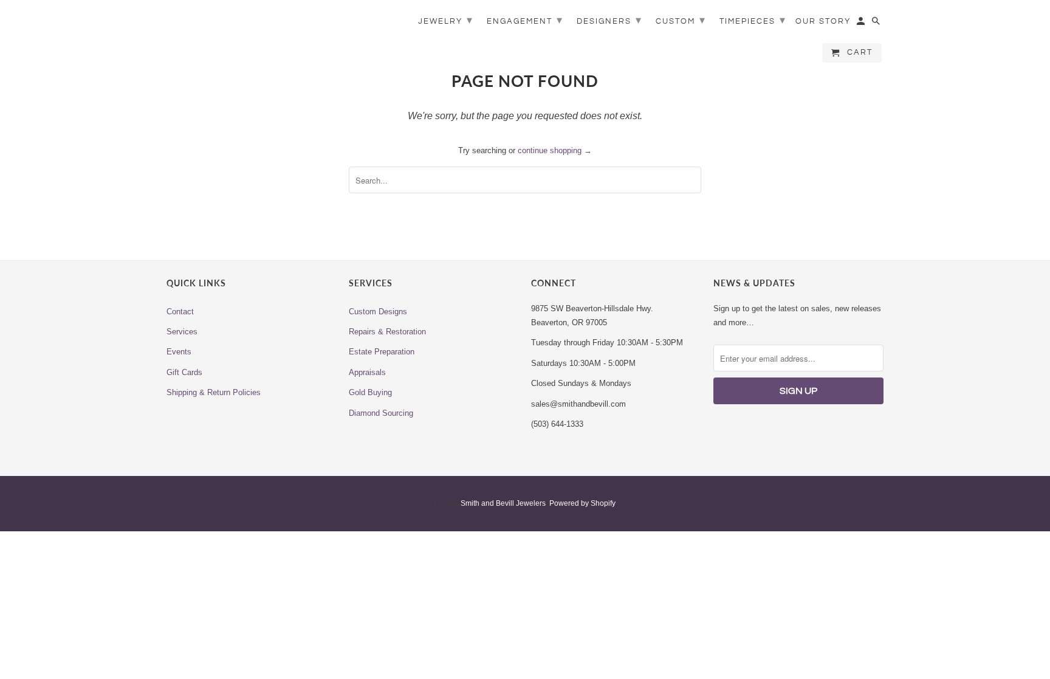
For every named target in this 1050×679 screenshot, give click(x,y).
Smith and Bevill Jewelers (503, 503)
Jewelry (445, 20)
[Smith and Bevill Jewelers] (251, 32)
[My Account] (861, 23)
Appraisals (367, 372)
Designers (609, 20)
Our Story (823, 21)
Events (178, 351)
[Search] (877, 23)
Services (181, 331)
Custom (681, 20)
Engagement (525, 20)
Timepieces (752, 20)
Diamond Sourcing (381, 413)
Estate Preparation (381, 351)
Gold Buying (370, 392)
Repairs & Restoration (387, 331)
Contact (180, 311)
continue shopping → (555, 150)
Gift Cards (184, 372)
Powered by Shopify (582, 503)
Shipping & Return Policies (213, 392)
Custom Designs (378, 311)
